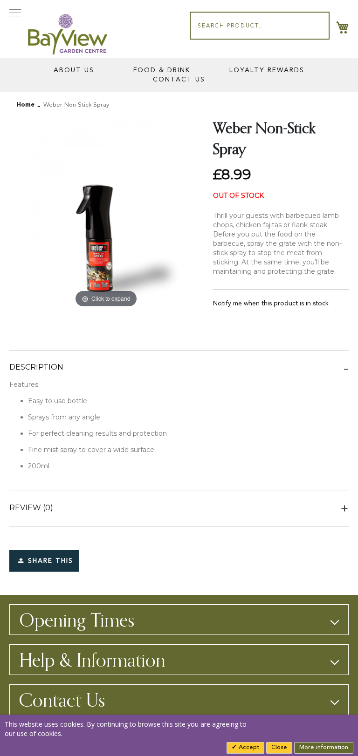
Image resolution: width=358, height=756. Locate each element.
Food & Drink (161, 70)
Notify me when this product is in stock (271, 303)
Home (25, 105)
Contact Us (179, 79)
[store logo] (67, 34)
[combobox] (260, 26)
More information (323, 747)
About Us (74, 70)
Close (279, 747)
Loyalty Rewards (266, 70)
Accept (248, 747)
